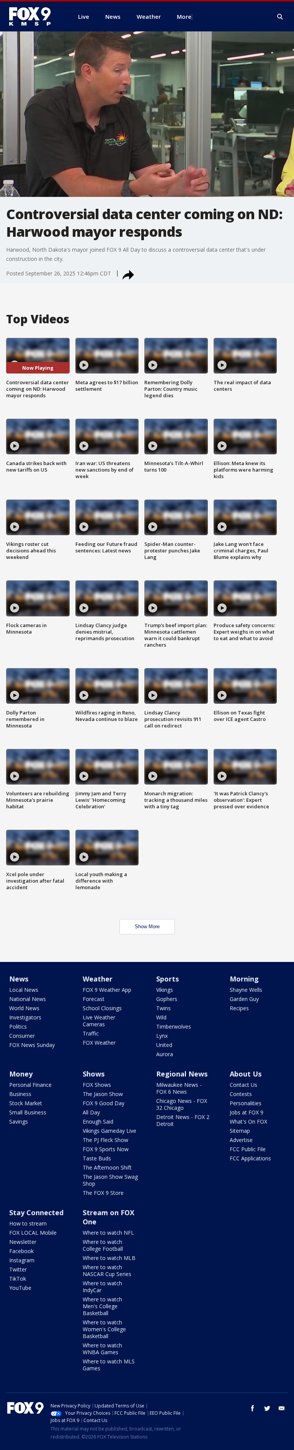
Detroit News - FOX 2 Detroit (182, 1120)
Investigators (25, 1017)
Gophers (166, 999)
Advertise (241, 1140)
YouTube (20, 1287)
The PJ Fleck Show (105, 1140)
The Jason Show (103, 1094)
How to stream (28, 1223)
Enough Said (98, 1121)
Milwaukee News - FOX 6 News (179, 1088)
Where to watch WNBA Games (102, 1349)
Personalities (245, 1103)
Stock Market (25, 1103)
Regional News (181, 1073)
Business (20, 1094)
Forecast (94, 999)
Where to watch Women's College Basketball (104, 1329)
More (184, 16)
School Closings (102, 1008)
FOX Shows (97, 1084)
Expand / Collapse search (280, 17)
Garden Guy (244, 999)
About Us (245, 1073)
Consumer (22, 1035)
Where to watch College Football (103, 1245)
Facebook (21, 1251)
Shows (94, 1073)
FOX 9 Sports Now (106, 1149)
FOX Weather (99, 1042)
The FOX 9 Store (103, 1192)
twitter (267, 1408)
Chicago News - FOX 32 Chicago (181, 1104)
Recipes (239, 1008)
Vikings (164, 989)
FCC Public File (248, 1149)
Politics (18, 1026)
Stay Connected (36, 1212)
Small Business (27, 1112)
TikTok (17, 1278)
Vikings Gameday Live (109, 1130)
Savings (18, 1121)
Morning (244, 978)
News (18, 978)
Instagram (21, 1260)
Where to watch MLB (109, 1258)
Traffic (91, 1033)
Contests (241, 1094)
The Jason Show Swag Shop (110, 1180)
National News (27, 999)
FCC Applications (250, 1158)
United (164, 1045)
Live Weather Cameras (99, 1021)
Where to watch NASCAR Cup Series (107, 1270)
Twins (163, 1008)
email (282, 1408)
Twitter (18, 1269)
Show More (147, 926)
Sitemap (240, 1130)
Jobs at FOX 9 (246, 1112)
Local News (23, 989)
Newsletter (22, 1241)
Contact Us (243, 1084)
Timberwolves (173, 1026)
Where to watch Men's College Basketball (102, 1306)
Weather (98, 978)
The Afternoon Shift (107, 1167)
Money (21, 1073)
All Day (91, 1112)
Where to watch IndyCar (102, 1287)
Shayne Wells (246, 989)
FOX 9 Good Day (103, 1103)
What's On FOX (248, 1121)
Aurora (164, 1054)
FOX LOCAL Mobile (33, 1232)
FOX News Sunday (32, 1045)
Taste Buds (97, 1158)
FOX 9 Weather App (107, 989)
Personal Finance (30, 1084)
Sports (167, 978)
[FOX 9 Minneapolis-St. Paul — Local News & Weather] (34, 16)
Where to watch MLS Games (109, 1365)
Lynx (162, 1035)
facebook (253, 1408)
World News (24, 1008)
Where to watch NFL (108, 1232)
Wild (161, 1017)
